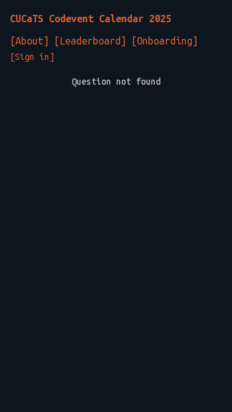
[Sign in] (32, 57)
